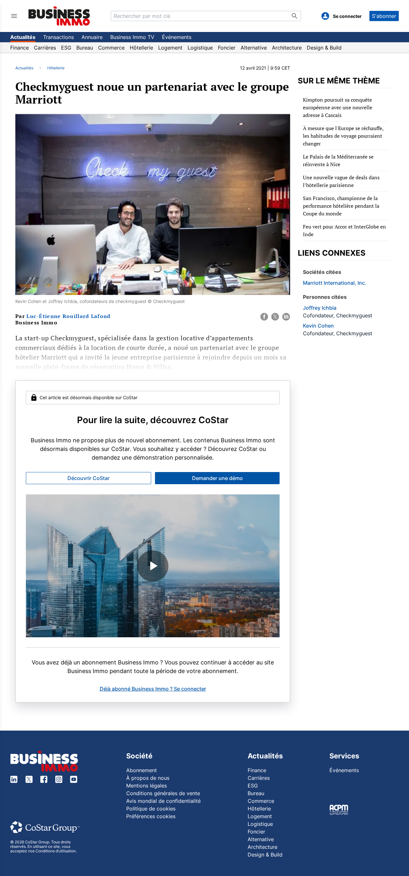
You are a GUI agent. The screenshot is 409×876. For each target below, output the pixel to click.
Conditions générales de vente (163, 793)
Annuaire (92, 37)
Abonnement (141, 770)
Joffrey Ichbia (319, 308)
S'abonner (384, 16)
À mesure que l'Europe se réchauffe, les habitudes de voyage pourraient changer (343, 136)
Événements (176, 37)
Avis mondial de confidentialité (163, 801)
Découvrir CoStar (88, 478)
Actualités (22, 37)
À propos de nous (147, 778)
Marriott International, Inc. (335, 283)
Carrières (45, 47)
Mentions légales (146, 785)
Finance (19, 47)
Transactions (58, 37)
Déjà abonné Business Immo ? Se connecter (153, 689)
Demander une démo (217, 478)
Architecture (287, 47)
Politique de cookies (150, 808)
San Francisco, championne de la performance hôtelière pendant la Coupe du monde (341, 206)
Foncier (226, 47)
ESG (66, 47)
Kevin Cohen (318, 325)
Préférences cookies (150, 816)
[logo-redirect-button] (59, 16)
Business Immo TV (132, 37)
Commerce (111, 47)
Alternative (254, 47)
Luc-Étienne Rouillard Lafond (69, 316)
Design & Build (324, 47)
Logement (170, 47)
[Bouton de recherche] (294, 16)
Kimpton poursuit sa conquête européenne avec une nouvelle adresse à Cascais (337, 107)
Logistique (200, 47)
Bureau (84, 47)
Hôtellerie (141, 47)
